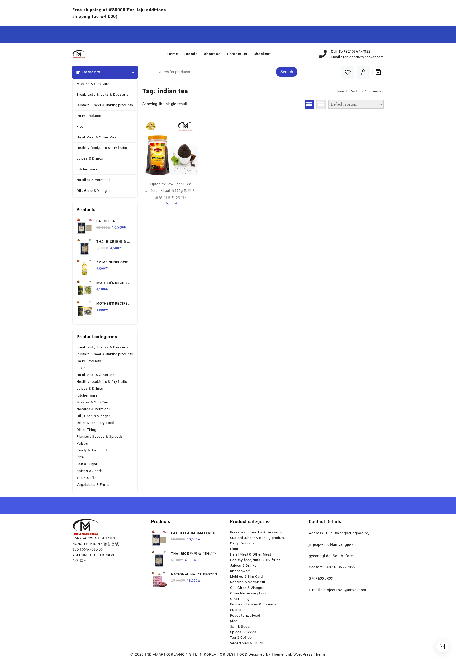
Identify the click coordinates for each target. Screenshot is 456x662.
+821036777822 (357, 51)
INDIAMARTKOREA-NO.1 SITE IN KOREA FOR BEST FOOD (196, 654)
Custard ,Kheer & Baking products (105, 105)
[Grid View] (309, 104)
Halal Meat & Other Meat (97, 137)
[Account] (363, 72)
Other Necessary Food (95, 423)
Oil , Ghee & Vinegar (93, 191)
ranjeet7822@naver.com (363, 57)
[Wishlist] (347, 72)
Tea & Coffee (88, 478)
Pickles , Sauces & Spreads (100, 437)
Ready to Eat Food (92, 450)
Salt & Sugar (87, 464)
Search (286, 71)
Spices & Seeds (90, 471)
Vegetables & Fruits (93, 485)
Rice (80, 457)
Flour (81, 126)
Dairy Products (89, 116)
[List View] (321, 104)
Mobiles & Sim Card (93, 84)
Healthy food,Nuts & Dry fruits (102, 148)
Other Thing (86, 430)
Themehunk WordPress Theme (298, 654)
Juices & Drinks (90, 158)
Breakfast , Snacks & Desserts (103, 94)
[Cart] (378, 72)
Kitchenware (87, 169)
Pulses (82, 443)
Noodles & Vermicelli (94, 180)
